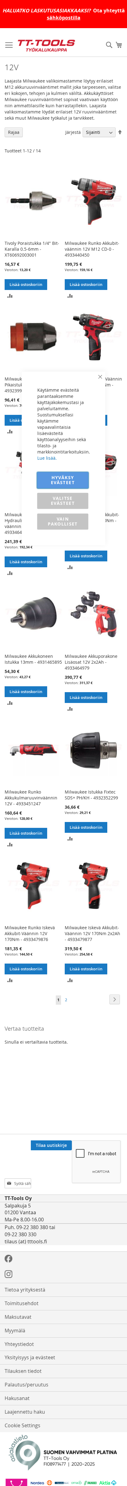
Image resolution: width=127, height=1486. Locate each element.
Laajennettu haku (25, 1411)
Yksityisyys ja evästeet (30, 1357)
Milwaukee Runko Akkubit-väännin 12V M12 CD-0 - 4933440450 (92, 249)
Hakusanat (17, 1398)
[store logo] (46, 45)
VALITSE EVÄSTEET (63, 500)
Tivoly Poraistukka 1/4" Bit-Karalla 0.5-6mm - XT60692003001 (32, 249)
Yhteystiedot (19, 1344)
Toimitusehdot (22, 1303)
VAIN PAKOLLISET (63, 521)
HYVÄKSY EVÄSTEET (63, 480)
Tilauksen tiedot (23, 1371)
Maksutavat (18, 1317)
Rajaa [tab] (13, 132)
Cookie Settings (22, 1425)
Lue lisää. (47, 458)
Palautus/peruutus (26, 1384)
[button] (10, 295)
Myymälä (15, 1330)
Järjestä (73, 132)
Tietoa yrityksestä (25, 1289)
